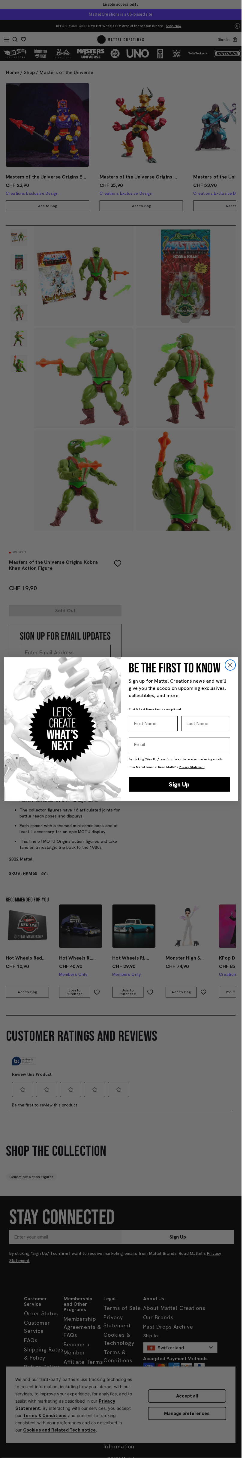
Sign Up (179, 784)
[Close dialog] (230, 665)
